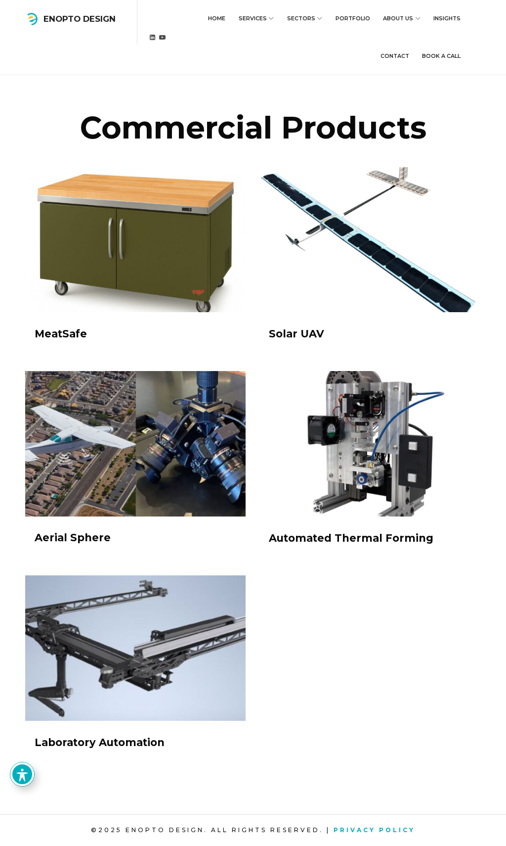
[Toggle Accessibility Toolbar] (22, 774)
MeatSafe (61, 334)
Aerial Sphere (73, 537)
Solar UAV (296, 334)
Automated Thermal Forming (351, 538)
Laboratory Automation (100, 742)
